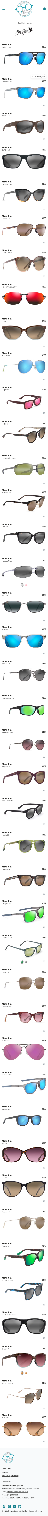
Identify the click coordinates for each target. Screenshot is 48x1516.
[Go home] (24, 9)
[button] (3, 9)
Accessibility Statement (10, 1476)
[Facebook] (4, 1507)
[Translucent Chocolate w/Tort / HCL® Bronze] (26, 1373)
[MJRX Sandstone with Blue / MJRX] (22, 1373)
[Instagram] (9, 1507)
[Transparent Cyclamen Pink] (26, 585)
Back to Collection (25, 23)
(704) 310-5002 (12, 1495)
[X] (14, 1507)
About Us (5, 1473)
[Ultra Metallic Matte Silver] (22, 585)
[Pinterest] (20, 1507)
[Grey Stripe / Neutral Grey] (26, 962)
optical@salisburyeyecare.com (17, 1492)
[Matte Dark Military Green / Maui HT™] (22, 962)
